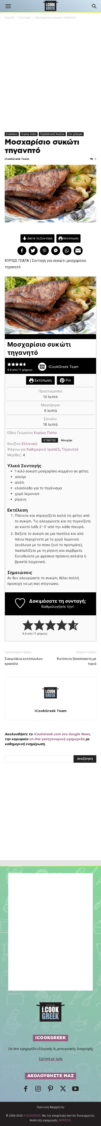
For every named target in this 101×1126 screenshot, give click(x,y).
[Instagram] (38, 1090)
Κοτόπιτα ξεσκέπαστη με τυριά (76, 661)
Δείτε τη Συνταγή (39, 238)
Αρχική (9, 17)
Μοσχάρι (66, 440)
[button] (8, 6)
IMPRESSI (64, 1120)
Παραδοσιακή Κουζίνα (52, 134)
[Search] (94, 6)
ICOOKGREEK (32, 1115)
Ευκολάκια (11, 134)
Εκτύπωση (70, 238)
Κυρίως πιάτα (28, 134)
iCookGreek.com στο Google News (62, 734)
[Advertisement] (50, 821)
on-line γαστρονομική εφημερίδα (57, 739)
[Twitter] (63, 1090)
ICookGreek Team (17, 159)
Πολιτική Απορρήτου (50, 1107)
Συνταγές (25, 17)
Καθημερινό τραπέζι (43, 449)
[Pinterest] (50, 1090)
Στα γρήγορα (75, 134)
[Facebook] (25, 1090)
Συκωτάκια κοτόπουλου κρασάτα (24, 661)
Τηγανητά (70, 449)
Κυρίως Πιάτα (45, 432)
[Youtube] (75, 1090)
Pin (68, 380)
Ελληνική (29, 443)
